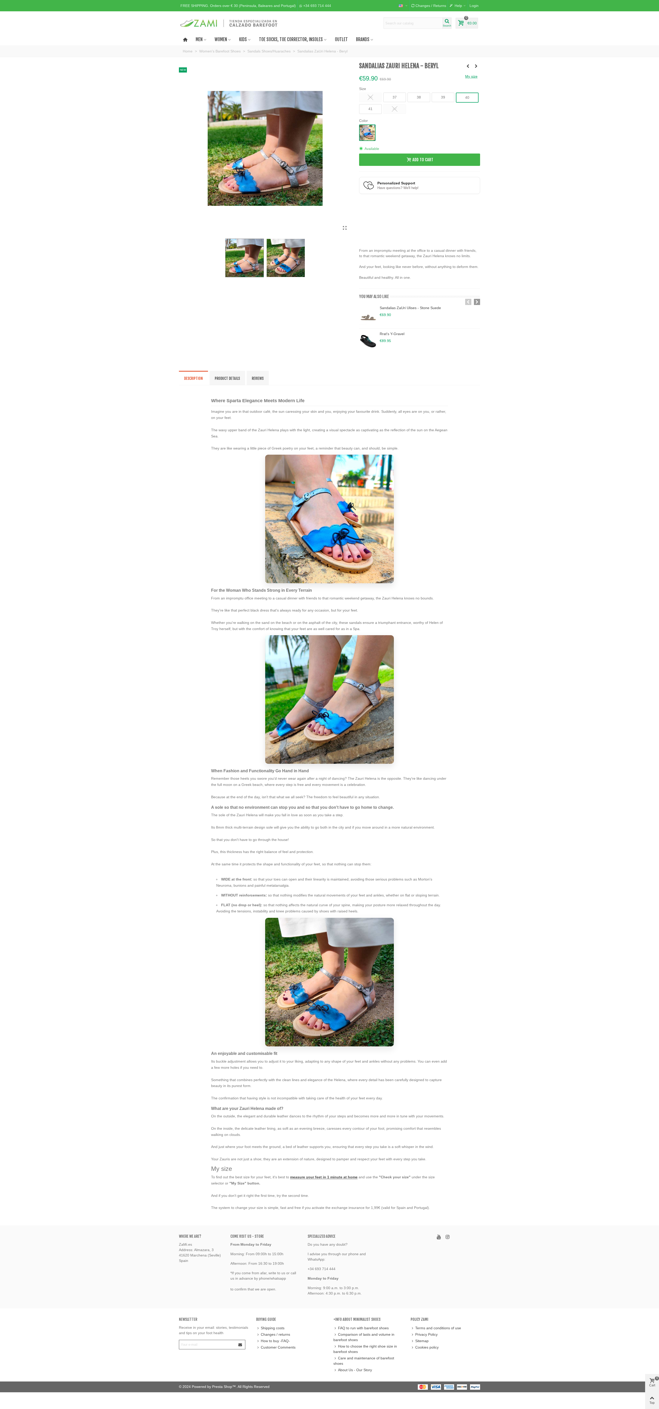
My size (471, 76)
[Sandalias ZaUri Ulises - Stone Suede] (368, 315)
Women (221, 39)
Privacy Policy (426, 1334)
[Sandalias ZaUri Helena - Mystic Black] (468, 66)
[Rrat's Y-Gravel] (368, 341)
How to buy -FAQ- (275, 1341)
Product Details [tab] (227, 378)
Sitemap (422, 1341)
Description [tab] (193, 378)
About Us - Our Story (355, 1370)
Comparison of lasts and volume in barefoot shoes (363, 1337)
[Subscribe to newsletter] (240, 1344)
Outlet (341, 39)
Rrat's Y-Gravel (392, 334)
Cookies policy (427, 1347)
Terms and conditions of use (438, 1328)
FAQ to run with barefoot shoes (363, 1328)
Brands (362, 39)
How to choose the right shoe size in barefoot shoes (365, 1349)
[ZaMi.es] (229, 23)
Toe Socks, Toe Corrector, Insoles (291, 39)
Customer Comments (278, 1347)
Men (199, 39)
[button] (238, 5)
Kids (243, 39)
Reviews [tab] (258, 378)
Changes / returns (275, 1334)
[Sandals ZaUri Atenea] (345, 228)
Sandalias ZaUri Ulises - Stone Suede (410, 308)
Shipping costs (272, 1328)
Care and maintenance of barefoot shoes (363, 1361)
